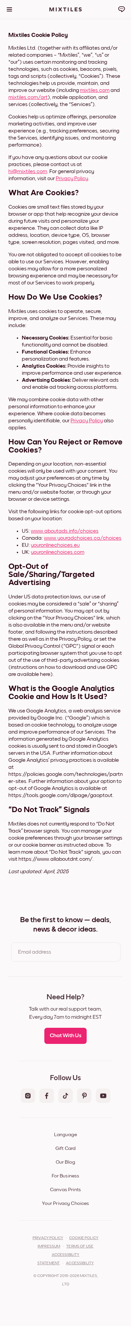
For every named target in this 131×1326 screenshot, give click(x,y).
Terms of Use (79, 1246)
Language (65, 1134)
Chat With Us (66, 1036)
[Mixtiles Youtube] (103, 1096)
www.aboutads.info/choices (64, 531)
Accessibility (80, 1263)
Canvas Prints (65, 1189)
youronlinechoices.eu (55, 545)
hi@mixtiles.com (27, 171)
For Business (66, 1175)
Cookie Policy (83, 1238)
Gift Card (65, 1148)
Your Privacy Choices (65, 1203)
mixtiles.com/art (28, 97)
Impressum (49, 1246)
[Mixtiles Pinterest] (84, 1096)
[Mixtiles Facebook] (46, 1096)
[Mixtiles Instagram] (27, 1096)
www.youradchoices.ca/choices (82, 538)
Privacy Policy (72, 178)
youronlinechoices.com (57, 552)
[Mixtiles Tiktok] (65, 1096)
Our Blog (65, 1162)
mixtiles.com (95, 90)
